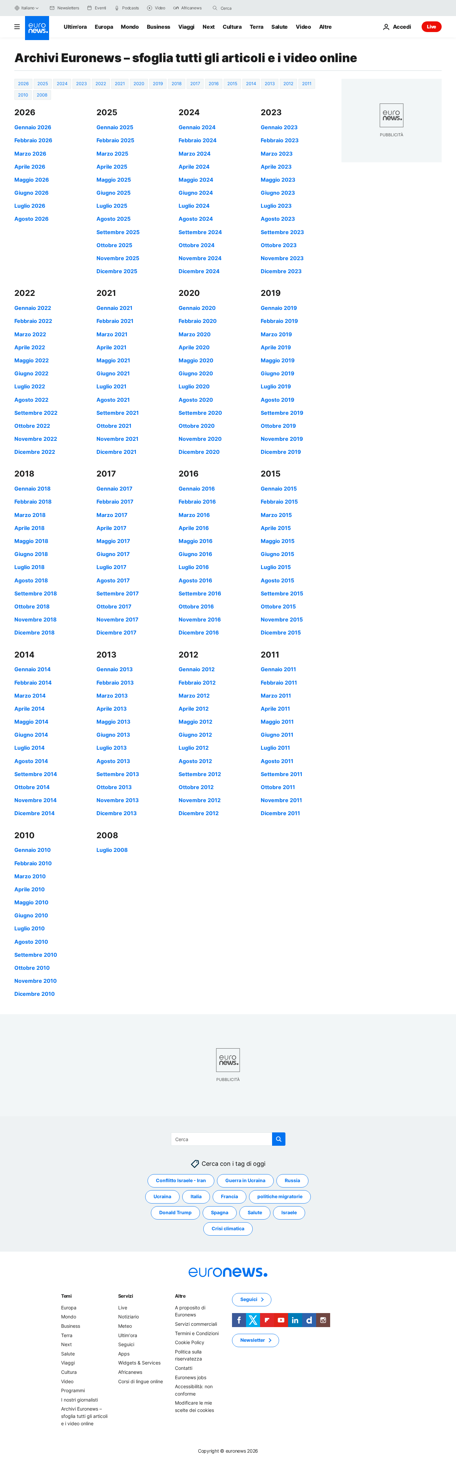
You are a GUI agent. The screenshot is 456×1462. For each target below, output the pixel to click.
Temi (66, 1295)
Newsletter (252, 1340)
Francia (229, 1196)
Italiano (27, 7)
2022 (100, 83)
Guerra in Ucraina (245, 1180)
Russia (292, 1180)
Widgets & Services (139, 1362)
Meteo (125, 1326)
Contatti (183, 1368)
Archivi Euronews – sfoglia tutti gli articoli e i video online (84, 1416)
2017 (195, 83)
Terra (256, 26)
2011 (306, 83)
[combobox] (249, 8)
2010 (23, 95)
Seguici (126, 1344)
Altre (180, 1295)
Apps (124, 1353)
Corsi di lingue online (140, 1381)
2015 (232, 83)
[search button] (215, 8)
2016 (214, 83)
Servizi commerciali (196, 1324)
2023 (81, 83)
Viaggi (186, 26)
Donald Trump (175, 1212)
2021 (120, 83)
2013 (270, 83)
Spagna (219, 1212)
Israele (289, 1212)
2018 (177, 83)
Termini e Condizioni (197, 1333)
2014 (251, 83)
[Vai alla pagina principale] (37, 28)
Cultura (232, 26)
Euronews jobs (190, 1377)
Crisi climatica (228, 1228)
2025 (42, 83)
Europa (104, 26)
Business (158, 26)
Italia (196, 1196)
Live (431, 26)
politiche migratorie (279, 1196)
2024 (62, 83)
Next (209, 26)
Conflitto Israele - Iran (181, 1180)
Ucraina (162, 1196)
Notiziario (128, 1316)
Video (303, 26)
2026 (23, 83)
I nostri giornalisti (79, 1399)
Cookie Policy (189, 1342)
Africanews (130, 1372)
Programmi (73, 1390)
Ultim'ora (75, 26)
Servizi (125, 1295)
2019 (158, 83)
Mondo (130, 26)
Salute (279, 26)
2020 (139, 83)
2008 (42, 95)
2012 (288, 83)
